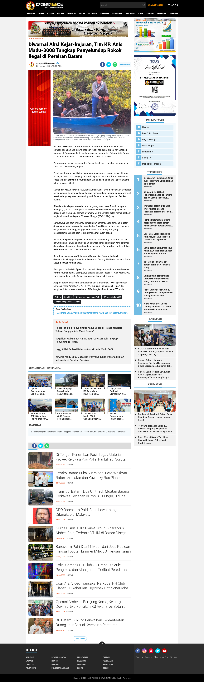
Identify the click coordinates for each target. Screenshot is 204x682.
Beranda (31, 13)
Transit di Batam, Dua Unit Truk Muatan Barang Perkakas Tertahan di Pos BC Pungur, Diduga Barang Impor (92, 496)
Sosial (82, 13)
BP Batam (30, 657)
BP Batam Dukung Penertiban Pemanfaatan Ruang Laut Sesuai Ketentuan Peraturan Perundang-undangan (90, 625)
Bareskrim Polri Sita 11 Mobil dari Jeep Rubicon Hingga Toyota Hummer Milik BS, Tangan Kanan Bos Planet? (93, 551)
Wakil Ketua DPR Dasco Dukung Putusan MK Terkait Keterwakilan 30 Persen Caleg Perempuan (158, 306)
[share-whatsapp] (115, 64)
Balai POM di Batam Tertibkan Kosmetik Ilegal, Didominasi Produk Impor (153, 440)
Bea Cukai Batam (150, 133)
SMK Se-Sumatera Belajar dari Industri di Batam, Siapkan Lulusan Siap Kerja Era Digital (155, 351)
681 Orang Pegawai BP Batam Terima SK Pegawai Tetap (157, 264)
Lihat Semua (80, 638)
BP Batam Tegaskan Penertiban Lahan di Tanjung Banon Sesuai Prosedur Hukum (158, 195)
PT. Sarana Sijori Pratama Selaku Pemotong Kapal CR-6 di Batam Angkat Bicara (92, 313)
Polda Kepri (31, 668)
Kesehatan (162, 13)
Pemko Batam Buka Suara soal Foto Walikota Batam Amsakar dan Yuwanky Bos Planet (91, 475)
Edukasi (150, 13)
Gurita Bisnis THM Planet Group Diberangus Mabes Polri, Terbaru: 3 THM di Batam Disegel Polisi (91, 533)
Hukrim (60, 13)
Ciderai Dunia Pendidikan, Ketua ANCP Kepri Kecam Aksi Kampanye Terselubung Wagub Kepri (154, 374)
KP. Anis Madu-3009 (112, 297)
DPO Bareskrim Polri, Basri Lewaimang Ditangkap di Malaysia (86, 512)
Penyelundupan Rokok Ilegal (67, 302)
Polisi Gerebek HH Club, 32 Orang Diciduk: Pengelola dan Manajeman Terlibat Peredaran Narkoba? (91, 569)
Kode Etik (164, 657)
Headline (68, 297)
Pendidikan (117, 13)
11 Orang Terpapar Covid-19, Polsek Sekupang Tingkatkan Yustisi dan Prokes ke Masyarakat (155, 429)
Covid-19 (146, 157)
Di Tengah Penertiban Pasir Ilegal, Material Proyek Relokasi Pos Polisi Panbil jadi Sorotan (92, 456)
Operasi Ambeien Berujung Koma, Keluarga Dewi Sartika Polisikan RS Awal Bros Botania (91, 604)
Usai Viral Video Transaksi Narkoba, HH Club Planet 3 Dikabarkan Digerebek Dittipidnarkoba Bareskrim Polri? (92, 588)
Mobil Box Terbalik (151, 164)
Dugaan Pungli (149, 139)
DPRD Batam (82, 657)
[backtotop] (102, 644)
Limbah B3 (147, 151)
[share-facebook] (102, 64)
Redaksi (148, 657)
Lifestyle (104, 13)
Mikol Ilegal (148, 145)
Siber (156, 657)
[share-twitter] (108, 64)
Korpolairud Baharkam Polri (88, 297)
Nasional (174, 13)
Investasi (81, 661)
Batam (58, 297)
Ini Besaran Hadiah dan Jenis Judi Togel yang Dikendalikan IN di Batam (158, 181)
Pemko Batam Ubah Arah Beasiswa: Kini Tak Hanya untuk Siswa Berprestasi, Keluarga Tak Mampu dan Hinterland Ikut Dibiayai (154, 363)
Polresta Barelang (60, 668)
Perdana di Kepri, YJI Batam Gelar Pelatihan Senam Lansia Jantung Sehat (155, 417)
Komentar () (125, 64)
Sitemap (173, 657)
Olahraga (92, 13)
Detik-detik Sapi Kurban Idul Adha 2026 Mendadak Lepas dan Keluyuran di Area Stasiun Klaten (158, 251)
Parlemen (130, 13)
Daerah (50, 13)
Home (31, 38)
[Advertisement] (39, 187)
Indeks (41, 13)
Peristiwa (71, 13)
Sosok (140, 13)
